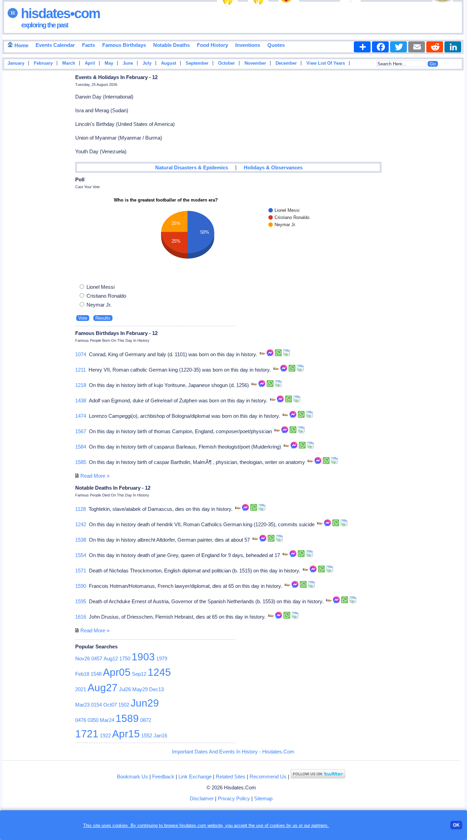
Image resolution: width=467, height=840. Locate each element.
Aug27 (103, 687)
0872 (145, 720)
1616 (80, 617)
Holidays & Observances (273, 167)
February (43, 63)
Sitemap (263, 798)
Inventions (247, 45)
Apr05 (117, 672)
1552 (146, 735)
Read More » (94, 476)
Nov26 (82, 658)
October (226, 63)
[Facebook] (380, 46)
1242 (80, 524)
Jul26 (125, 689)
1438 (80, 400)
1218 (80, 385)
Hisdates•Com (59, 13)
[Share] (362, 46)
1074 (80, 354)
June (128, 63)
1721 (86, 733)
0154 (96, 705)
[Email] (417, 46)
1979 (161, 658)
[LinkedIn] (453, 46)
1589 (127, 718)
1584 (80, 447)
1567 (80, 431)
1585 (80, 462)
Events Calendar (55, 45)
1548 (96, 674)
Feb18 (82, 674)
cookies (277, 825)
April (90, 63)
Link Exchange (195, 776)
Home (20, 45)
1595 (80, 601)
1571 (80, 570)
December (286, 63)
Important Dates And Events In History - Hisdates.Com (233, 751)
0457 (96, 658)
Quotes (276, 45)
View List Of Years (325, 63)
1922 (105, 735)
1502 (123, 705)
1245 (159, 672)
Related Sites (230, 776)
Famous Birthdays (124, 45)
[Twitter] (398, 46)
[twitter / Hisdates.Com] (318, 776)
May (109, 63)
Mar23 (82, 705)
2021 (80, 689)
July (147, 63)
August (168, 63)
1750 (124, 658)
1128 (80, 509)
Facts (88, 45)
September (197, 63)
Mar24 (107, 720)
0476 (80, 720)
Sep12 (139, 674)
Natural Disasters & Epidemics (191, 167)
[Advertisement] (444, 182)
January (16, 63)
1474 (80, 416)
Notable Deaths (171, 45)
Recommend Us (268, 776)
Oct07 (110, 705)
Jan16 (160, 735)
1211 (80, 370)
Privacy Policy (234, 798)
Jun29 (145, 703)
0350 (93, 720)
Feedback (163, 776)
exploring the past (44, 25)
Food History (212, 45)
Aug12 (111, 658)
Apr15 (126, 733)
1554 (80, 555)
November (255, 63)
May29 (140, 689)
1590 (80, 586)
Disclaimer (202, 798)
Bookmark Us (132, 776)
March (68, 63)
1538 (80, 540)
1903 (143, 656)
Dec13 (156, 689)
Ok (456, 825)
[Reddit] (435, 46)
